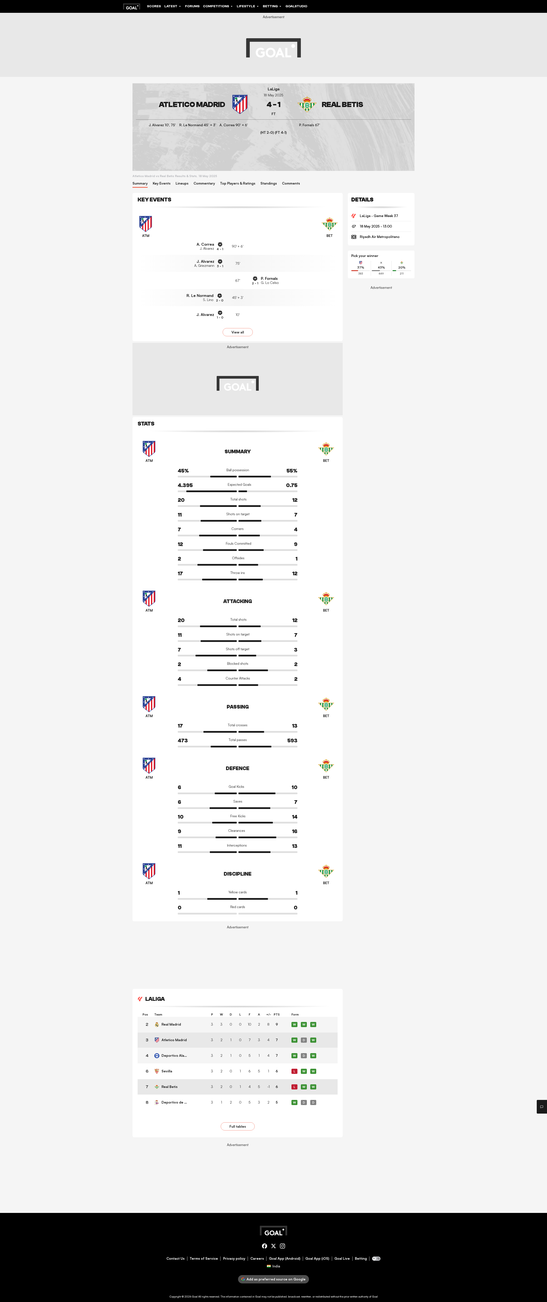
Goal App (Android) (284, 1258)
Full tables (237, 1126)
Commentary (204, 183)
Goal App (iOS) (317, 1258)
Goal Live (342, 1258)
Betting (361, 1258)
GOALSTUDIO (296, 6)
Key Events (162, 183)
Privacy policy (234, 1258)
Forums (192, 6)
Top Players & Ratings (237, 183)
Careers (257, 1258)
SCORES (154, 6)
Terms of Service (204, 1258)
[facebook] (264, 1247)
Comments (291, 183)
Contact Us (175, 1258)
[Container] (193, 104)
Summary (140, 183)
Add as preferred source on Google (276, 1279)
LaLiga (273, 89)
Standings (268, 183)
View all (237, 332)
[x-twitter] (273, 1247)
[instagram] (282, 1247)
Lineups (182, 183)
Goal (195, 1296)
